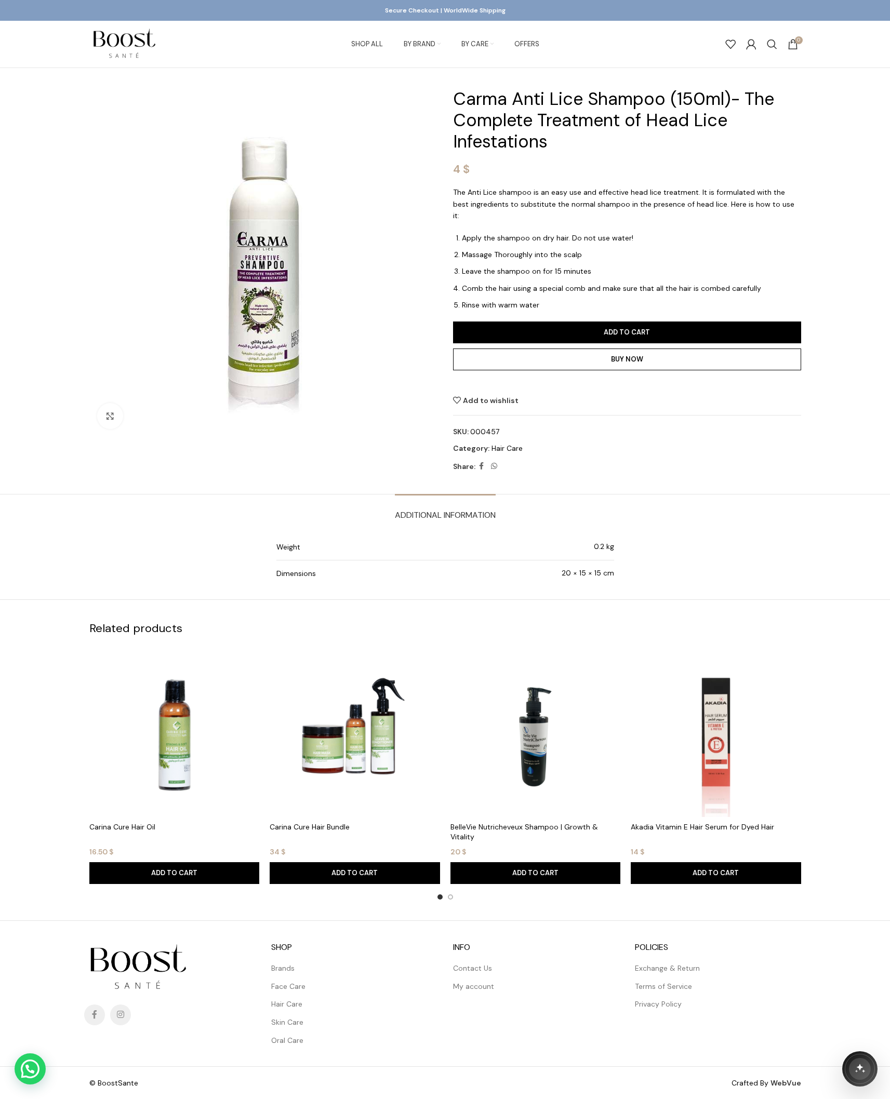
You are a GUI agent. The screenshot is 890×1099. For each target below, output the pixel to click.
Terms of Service (663, 986)
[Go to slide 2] (450, 897)
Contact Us (472, 968)
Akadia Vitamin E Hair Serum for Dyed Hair (702, 827)
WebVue (786, 1083)
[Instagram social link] (120, 1014)
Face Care (288, 986)
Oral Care (287, 1040)
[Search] (772, 44)
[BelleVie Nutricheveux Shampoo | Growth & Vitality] (535, 732)
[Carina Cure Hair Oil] (174, 732)
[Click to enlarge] (110, 416)
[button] (174, 873)
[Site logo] (123, 43)
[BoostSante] (860, 1069)
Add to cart (627, 332)
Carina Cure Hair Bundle (310, 827)
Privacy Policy (658, 1004)
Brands (283, 968)
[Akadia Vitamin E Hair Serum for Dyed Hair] (716, 732)
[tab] (445, 510)
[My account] (751, 44)
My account (473, 986)
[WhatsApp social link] (494, 466)
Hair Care (507, 448)
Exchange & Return (667, 968)
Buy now (627, 359)
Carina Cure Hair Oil (122, 827)
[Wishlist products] (730, 44)
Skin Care (287, 1022)
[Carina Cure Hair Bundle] (355, 732)
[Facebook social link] (481, 466)
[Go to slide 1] (440, 897)
